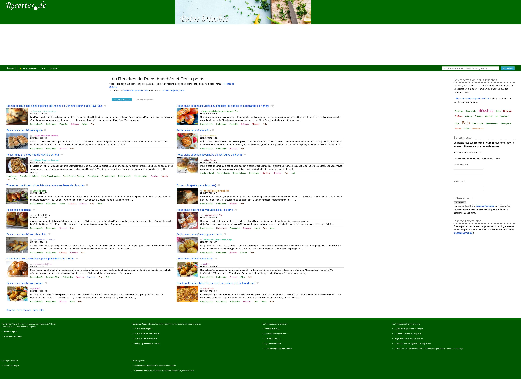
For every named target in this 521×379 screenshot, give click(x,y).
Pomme (458, 128)
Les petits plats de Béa (212, 215)
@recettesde (147, 343)
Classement (53, 68)
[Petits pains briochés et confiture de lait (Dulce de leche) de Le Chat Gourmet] (187, 165)
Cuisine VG (399, 343)
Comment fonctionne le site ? (276, 333)
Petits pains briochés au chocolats (26, 234)
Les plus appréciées (144, 99)
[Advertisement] (260, 45)
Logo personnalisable (273, 343)
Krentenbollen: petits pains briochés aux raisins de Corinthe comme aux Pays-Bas (54, 105)
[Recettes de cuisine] (25, 5)
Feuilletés (234, 124)
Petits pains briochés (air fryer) (24, 130)
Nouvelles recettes (122, 99)
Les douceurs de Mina (42, 263)
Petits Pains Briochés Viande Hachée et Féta (32, 154)
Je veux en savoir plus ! (143, 328)
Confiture (266, 172)
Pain (92, 124)
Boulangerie (471, 111)
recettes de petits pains (173, 90)
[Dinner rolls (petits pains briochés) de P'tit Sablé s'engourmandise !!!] (187, 195)
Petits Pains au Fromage (73, 176)
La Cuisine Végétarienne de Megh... (218, 239)
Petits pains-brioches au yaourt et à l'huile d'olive (205, 209)
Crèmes (468, 116)
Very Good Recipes (11, 365)
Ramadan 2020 (108, 176)
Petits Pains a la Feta (29, 176)
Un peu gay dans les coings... (45, 111)
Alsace (62, 203)
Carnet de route (39, 190)
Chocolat (256, 124)
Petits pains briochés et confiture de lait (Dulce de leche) (209, 154)
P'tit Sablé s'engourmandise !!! (216, 190)
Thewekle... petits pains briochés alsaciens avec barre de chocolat (45, 185)
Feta (16, 179)
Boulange (459, 111)
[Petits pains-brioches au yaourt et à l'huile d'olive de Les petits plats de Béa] (187, 220)
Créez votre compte (485, 205)
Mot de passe (459, 181)
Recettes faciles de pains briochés (472, 98)
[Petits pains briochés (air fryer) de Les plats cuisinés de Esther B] (17, 140)
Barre (99, 203)
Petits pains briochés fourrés (193, 130)
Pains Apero (93, 176)
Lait (293, 172)
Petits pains (51, 124)
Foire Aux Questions (272, 338)
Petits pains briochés (18, 209)
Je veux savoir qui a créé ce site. (147, 333)
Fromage (479, 116)
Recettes (10, 68)
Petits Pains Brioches (50, 176)
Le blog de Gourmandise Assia (45, 160)
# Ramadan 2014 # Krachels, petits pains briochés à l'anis (40, 258)
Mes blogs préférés (29, 68)
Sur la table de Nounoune (43, 239)
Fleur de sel (221, 301)
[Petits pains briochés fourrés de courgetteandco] (187, 140)
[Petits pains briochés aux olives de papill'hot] (187, 269)
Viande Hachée (140, 176)
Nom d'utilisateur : (461, 164)
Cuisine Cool (399, 348)
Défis (43, 68)
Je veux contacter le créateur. (145, 338)
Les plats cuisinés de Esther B (45, 135)
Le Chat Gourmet (210, 160)
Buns (498, 111)
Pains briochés (36, 124)
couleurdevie (208, 288)
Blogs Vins (399, 338)
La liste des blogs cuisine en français (409, 328)
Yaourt (257, 228)
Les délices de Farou (41, 215)
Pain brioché (478, 123)
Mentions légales (10, 331)
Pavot (263, 301)
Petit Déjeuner (492, 123)
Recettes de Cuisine (9, 323)
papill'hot (206, 263)
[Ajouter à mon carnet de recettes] (105, 105)
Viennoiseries (478, 128)
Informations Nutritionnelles (147, 365)
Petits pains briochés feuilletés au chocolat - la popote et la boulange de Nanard (223, 105)
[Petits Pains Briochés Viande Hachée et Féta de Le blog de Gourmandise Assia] (17, 165)
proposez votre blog (463, 232)
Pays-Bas (63, 124)
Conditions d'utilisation (13, 336)
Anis (107, 276)
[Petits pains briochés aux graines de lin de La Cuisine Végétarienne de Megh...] (187, 244)
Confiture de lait (207, 172)
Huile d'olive (221, 228)
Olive (272, 228)
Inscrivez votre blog (272, 328)
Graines (243, 252)
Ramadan (91, 276)
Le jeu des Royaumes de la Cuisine (278, 348)
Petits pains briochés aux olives (195, 258)
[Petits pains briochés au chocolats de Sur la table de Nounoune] (17, 244)
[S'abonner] (31, 111)
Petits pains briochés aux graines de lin (199, 234)
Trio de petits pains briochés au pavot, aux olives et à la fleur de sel (215, 283)
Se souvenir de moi (464, 198)
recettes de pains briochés (136, 90)
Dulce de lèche (239, 172)
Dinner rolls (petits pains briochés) (196, 185)
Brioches (75, 124)
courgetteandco (209, 135)
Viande (165, 176)
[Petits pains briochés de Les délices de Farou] (17, 220)
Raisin (84, 124)
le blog (137, 343)
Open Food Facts (141, 370)
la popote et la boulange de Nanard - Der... (221, 111)
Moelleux (504, 116)
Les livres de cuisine (402, 333)
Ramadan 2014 (52, 276)
